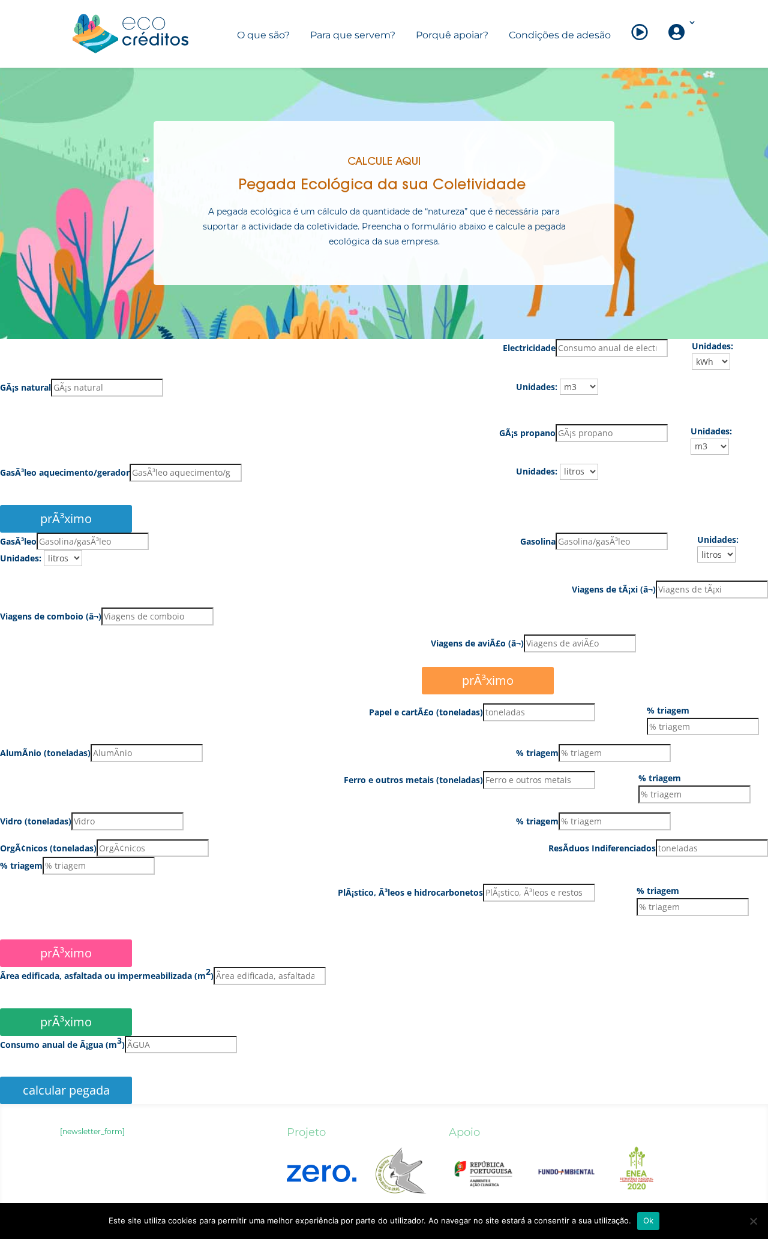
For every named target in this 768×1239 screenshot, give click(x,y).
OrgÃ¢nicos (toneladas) (48, 848)
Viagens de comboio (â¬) (50, 616)
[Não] (753, 1221)
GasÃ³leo (18, 541)
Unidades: (712, 346)
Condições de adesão (560, 35)
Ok (648, 1220)
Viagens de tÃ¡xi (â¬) (614, 589)
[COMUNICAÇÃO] (639, 43)
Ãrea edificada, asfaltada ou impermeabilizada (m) (107, 975)
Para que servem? (352, 35)
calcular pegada (66, 1090)
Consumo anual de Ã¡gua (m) (62, 1044)
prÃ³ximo (488, 680)
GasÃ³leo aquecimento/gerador (65, 472)
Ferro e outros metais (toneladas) (413, 779)
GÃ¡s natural (25, 387)
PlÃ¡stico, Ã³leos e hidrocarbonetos (410, 892)
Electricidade (529, 347)
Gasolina (538, 541)
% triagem (668, 710)
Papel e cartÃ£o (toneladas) (426, 712)
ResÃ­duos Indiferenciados (602, 848)
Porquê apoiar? (452, 35)
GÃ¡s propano (527, 433)
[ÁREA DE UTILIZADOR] (678, 43)
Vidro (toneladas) (35, 821)
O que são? (263, 35)
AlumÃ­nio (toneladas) (45, 752)
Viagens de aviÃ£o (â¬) (477, 643)
